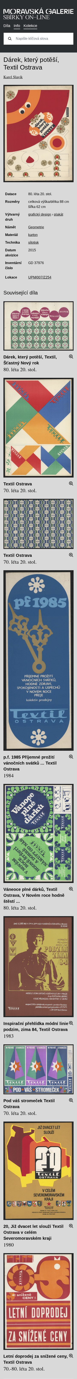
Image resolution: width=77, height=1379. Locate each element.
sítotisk (33, 242)
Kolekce (30, 26)
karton (33, 235)
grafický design (39, 214)
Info (17, 26)
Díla (6, 26)
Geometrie (36, 227)
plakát (58, 214)
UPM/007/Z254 (39, 277)
